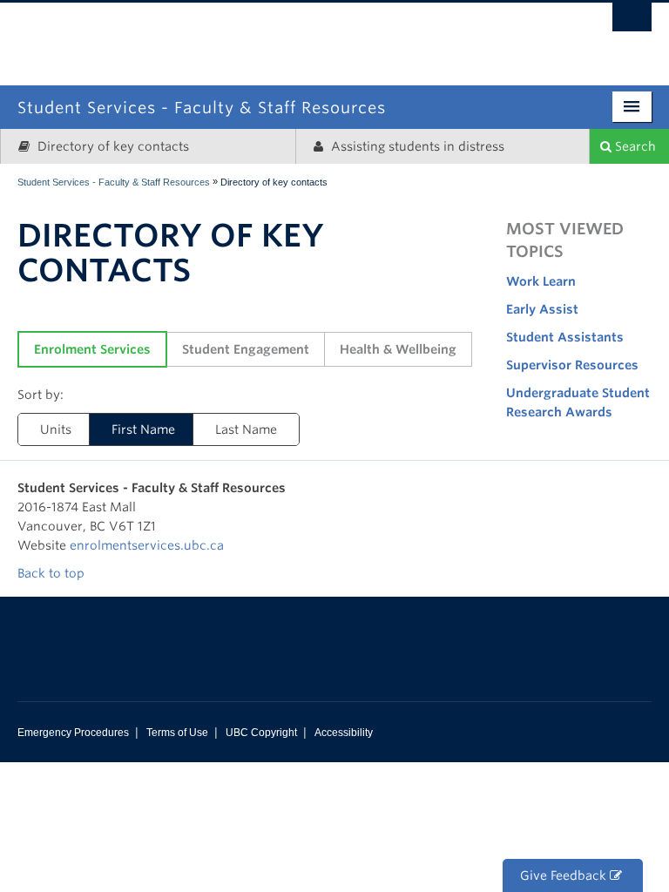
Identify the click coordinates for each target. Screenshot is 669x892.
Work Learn (541, 281)
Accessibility (343, 732)
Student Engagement (245, 349)
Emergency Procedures (73, 732)
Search (634, 146)
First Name (143, 429)
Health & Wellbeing (398, 349)
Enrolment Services (92, 349)
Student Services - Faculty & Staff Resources (113, 182)
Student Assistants (565, 337)
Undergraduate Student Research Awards (578, 402)
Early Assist (542, 309)
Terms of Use (177, 732)
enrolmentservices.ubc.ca (147, 545)
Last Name (246, 429)
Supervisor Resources (572, 365)
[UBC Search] (632, 22)
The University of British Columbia (409, 32)
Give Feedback (565, 875)
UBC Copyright (261, 732)
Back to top (52, 573)
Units (55, 429)
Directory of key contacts (111, 146)
